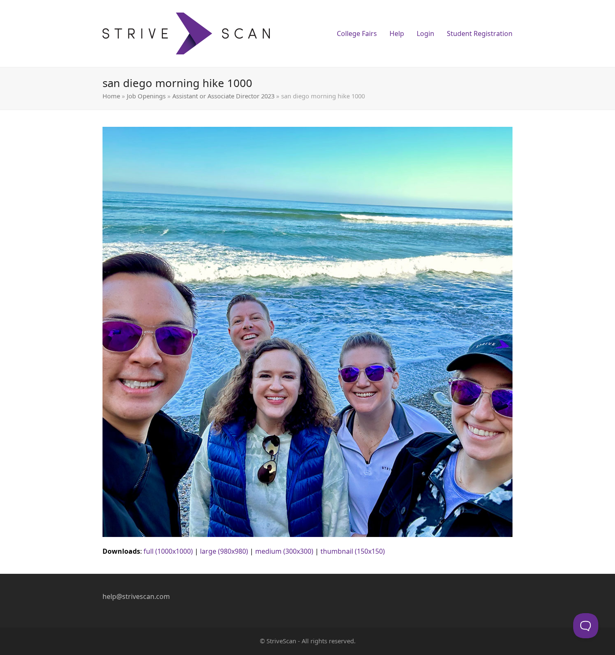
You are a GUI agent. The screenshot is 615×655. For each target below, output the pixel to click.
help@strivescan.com (136, 596)
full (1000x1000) (168, 551)
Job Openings (146, 96)
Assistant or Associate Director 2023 (223, 96)
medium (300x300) (284, 551)
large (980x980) (224, 551)
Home (111, 96)
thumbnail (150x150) (352, 551)
